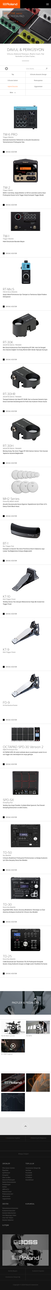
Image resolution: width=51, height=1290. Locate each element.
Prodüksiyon (6, 1185)
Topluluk (30, 1163)
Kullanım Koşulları (38, 1271)
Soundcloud (29, 1180)
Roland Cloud (6, 1192)
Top (13, 74)
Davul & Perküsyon (8, 1180)
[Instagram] (30, 1147)
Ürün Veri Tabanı (7, 1218)
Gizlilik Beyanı (12, 1271)
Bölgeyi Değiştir (23, 1154)
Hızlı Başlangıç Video (9, 1215)
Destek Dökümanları (9, 1213)
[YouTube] (25, 1147)
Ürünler (6, 1163)
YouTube (28, 1170)
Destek (5, 1204)
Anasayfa (6, 68)
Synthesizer (6, 1173)
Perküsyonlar (38, 80)
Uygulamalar (38, 86)
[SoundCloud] (34, 1147)
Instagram (29, 1175)
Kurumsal (30, 1204)
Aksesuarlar (6, 1196)
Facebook (29, 1173)
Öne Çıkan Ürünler (8, 1168)
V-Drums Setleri (13, 80)
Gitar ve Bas (6, 1177)
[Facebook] (16, 1147)
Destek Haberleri (8, 1220)
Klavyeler (5, 1175)
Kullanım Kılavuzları (8, 1211)
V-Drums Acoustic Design (38, 74)
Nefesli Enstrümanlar (9, 1182)
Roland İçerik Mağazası (38, 1138)
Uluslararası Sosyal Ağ (33, 1168)
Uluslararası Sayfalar (13, 1138)
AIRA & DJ (5, 1189)
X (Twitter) (29, 1177)
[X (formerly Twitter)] (21, 1147)
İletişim (5, 1225)
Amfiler (4, 1187)
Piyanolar (5, 1170)
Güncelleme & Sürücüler (10, 1208)
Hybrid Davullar (13, 86)
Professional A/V (7, 1194)
